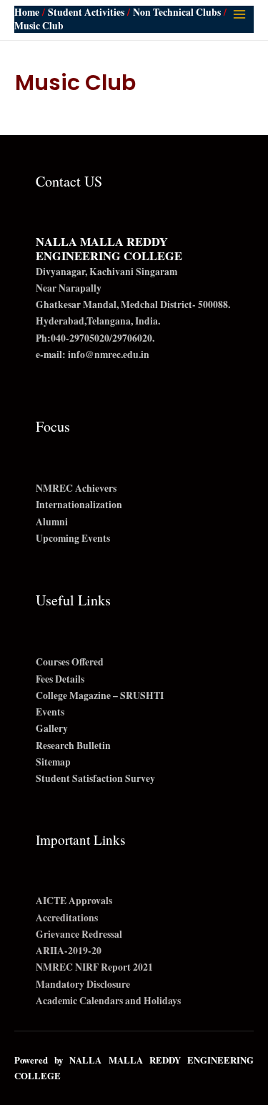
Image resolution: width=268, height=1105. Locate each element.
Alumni (52, 522)
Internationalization (79, 504)
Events (50, 712)
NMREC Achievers (76, 488)
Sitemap (53, 762)
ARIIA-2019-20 (68, 950)
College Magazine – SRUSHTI (100, 695)
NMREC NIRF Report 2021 (94, 967)
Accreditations (67, 918)
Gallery (52, 728)
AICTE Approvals (74, 900)
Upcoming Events (73, 538)
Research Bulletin (73, 745)
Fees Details (60, 679)
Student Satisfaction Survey (95, 778)
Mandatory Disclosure (83, 984)
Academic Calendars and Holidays (108, 1000)
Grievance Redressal (79, 934)
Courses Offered (70, 662)
